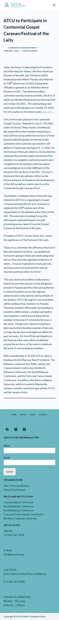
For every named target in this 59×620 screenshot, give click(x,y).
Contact (43, 415)
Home (13, 415)
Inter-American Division (16, 485)
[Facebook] (7, 429)
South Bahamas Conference (18, 510)
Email (7, 457)
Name (7, 445)
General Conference (14, 489)
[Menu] (54, 5)
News (32, 415)
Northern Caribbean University (20, 518)
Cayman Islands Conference (19, 502)
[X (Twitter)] (15, 429)
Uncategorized (29, 51)
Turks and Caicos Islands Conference (23, 514)
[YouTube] (24, 429)
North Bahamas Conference (19, 506)
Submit (9, 471)
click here (48, 111)
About (23, 415)
